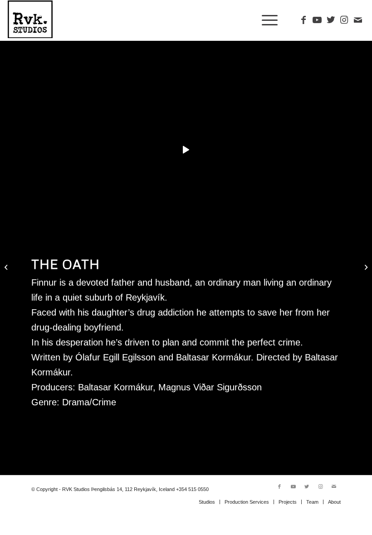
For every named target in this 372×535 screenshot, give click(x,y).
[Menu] (267, 20)
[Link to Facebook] (303, 20)
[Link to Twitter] (331, 20)
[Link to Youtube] (317, 20)
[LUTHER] (365, 267)
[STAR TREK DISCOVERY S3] (7, 267)
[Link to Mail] (358, 20)
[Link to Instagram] (344, 20)
